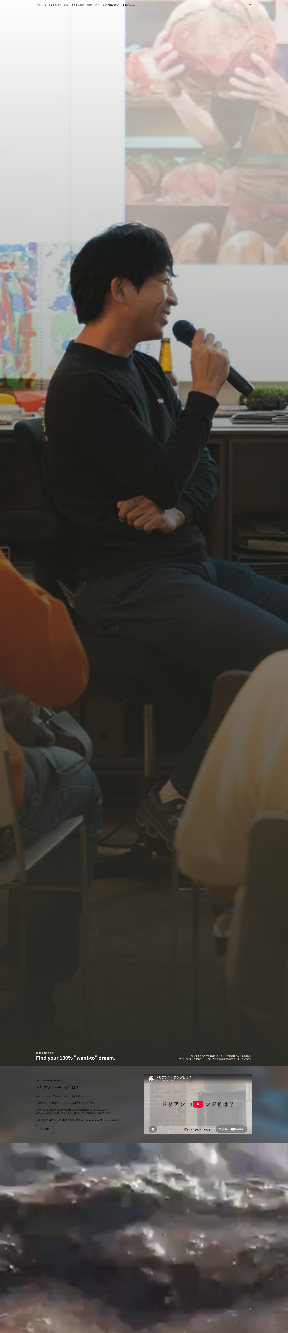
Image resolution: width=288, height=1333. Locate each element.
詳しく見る (45, 1129)
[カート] (250, 5)
